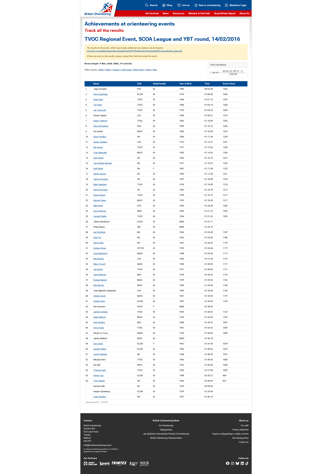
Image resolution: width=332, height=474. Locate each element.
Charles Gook (99, 296)
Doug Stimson (99, 211)
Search (153, 5)
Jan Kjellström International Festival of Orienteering (166, 434)
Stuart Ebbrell (99, 317)
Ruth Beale (98, 168)
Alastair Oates (99, 200)
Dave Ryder (98, 243)
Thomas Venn (99, 370)
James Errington (100, 179)
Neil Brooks (98, 259)
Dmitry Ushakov (100, 142)
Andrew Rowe (99, 248)
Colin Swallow (99, 397)
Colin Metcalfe (100, 152)
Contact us (243, 442)
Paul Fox (97, 237)
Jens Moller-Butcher (102, 163)
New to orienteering (209, 5)
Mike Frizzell (99, 264)
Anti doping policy (240, 438)
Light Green (126, 70)
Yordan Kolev (99, 301)
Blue (155, 70)
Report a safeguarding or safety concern (230, 434)
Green (148, 70)
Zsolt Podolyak (100, 354)
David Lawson (99, 174)
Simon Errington (100, 190)
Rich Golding (99, 322)
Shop (169, 5)
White (101, 70)
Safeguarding (166, 429)
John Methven (99, 275)
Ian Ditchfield (99, 232)
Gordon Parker (99, 349)
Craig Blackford (100, 253)
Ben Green (98, 147)
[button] (152, 13)
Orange (116, 70)
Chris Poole (98, 328)
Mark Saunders (100, 184)
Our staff (244, 425)
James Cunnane (100, 312)
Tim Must (97, 105)
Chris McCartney (100, 126)
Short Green (138, 70)
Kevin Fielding (99, 137)
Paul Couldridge (100, 94)
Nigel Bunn (98, 99)
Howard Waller (100, 216)
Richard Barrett (100, 280)
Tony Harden (99, 381)
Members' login (238, 5)
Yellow (108, 70)
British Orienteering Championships (166, 438)
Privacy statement (240, 429)
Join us (186, 5)
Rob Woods (98, 285)
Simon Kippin (99, 195)
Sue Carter (98, 343)
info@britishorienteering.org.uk (98, 445)
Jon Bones (98, 269)
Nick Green (98, 158)
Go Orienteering (166, 425)
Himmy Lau (98, 375)
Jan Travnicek (99, 110)
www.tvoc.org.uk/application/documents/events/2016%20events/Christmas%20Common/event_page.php (134, 51)
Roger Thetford (100, 121)
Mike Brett (98, 206)
